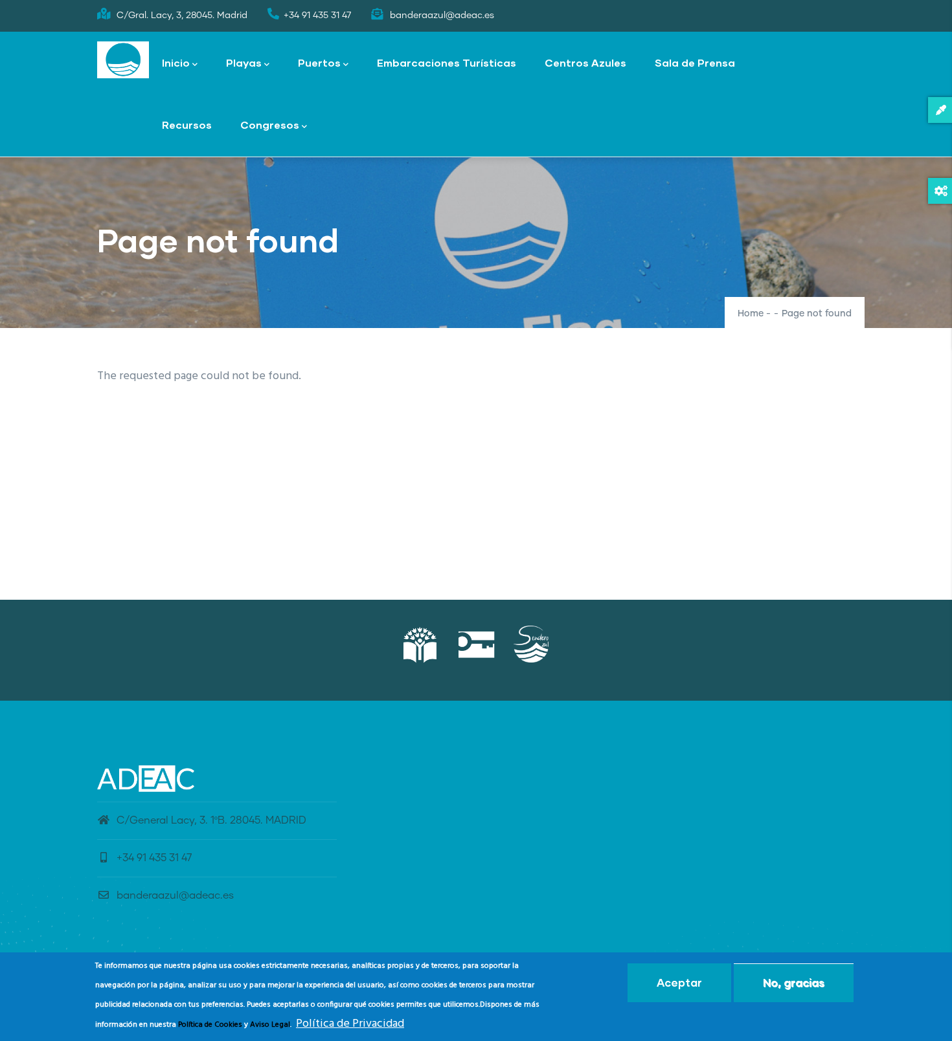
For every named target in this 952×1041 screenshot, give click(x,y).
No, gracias (793, 982)
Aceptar (679, 982)
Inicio (176, 62)
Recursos (187, 124)
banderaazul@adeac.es (175, 895)
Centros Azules (585, 62)
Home (751, 313)
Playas (244, 62)
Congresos (269, 124)
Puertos (319, 62)
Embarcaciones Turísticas (446, 62)
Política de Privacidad (350, 1023)
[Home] (123, 60)
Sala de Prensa (695, 62)
